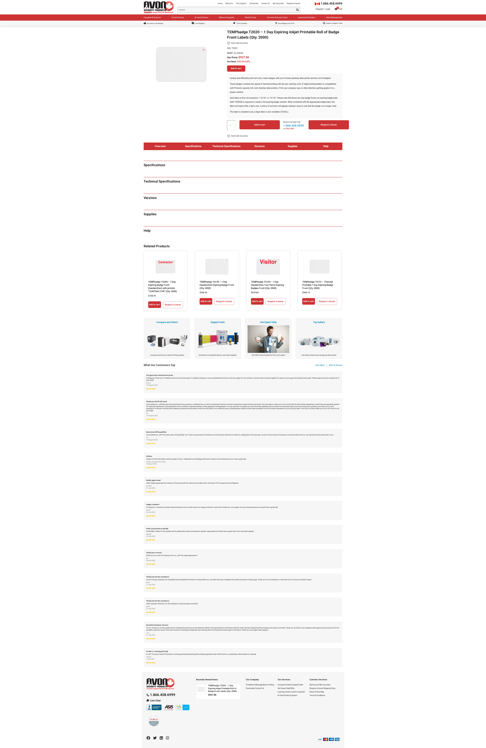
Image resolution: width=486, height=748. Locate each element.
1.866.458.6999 (331, 3)
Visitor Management (334, 17)
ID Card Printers (178, 17)
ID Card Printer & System (287, 695)
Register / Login (323, 9)
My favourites (278, 3)
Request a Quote (293, 3)
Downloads (253, 3)
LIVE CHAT (289, 129)
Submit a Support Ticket (334, 23)
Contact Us (265, 3)
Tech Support (241, 3)
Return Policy (315, 692)
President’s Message (254, 685)
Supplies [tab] (293, 146)
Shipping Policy (329, 688)
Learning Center (284, 692)
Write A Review (335, 365)
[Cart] (336, 9)
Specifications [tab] (193, 146)
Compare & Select (285, 685)
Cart (340, 9)
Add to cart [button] (154, 304)
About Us (229, 3)
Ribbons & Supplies (226, 17)
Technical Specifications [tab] (226, 146)
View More (320, 365)
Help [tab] (325, 146)
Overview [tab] (160, 146)
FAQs (292, 688)
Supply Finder (297, 685)
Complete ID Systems (152, 17)
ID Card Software (201, 17)
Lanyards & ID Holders (306, 17)
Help (322, 692)
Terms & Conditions (317, 695)
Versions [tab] (259, 146)
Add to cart (236, 68)
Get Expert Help (284, 688)
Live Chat (155, 700)
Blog (272, 685)
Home (220, 3)
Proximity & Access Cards (277, 17)
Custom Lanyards (298, 692)
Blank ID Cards (250, 17)
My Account (314, 685)
